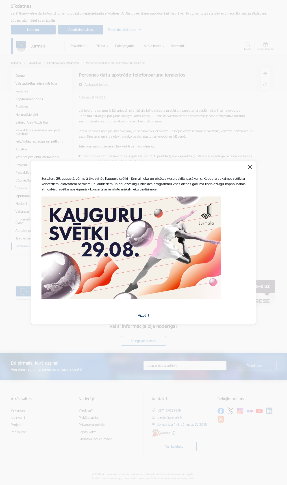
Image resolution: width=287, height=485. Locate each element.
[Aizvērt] (250, 167)
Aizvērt (143, 315)
